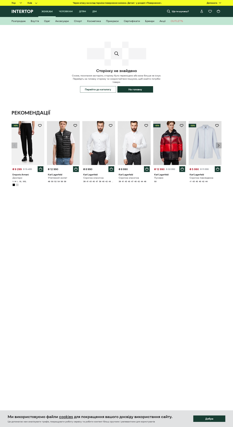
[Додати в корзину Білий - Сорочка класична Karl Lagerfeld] (111, 169)
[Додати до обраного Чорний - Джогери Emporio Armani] (40, 125)
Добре (209, 418)
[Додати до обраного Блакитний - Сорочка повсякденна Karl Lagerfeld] (217, 125)
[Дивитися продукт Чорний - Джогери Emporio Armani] (28, 143)
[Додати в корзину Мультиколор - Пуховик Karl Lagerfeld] (182, 169)
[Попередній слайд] (14, 145)
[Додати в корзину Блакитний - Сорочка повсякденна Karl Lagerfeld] (218, 169)
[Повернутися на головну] (22, 11)
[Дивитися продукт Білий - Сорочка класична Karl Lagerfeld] (98, 143)
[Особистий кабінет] (202, 11)
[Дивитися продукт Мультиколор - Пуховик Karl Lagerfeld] (169, 143)
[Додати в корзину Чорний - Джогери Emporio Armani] (40, 169)
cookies (66, 417)
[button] (14, 145)
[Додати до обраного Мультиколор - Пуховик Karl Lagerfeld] (181, 125)
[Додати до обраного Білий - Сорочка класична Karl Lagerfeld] (110, 125)
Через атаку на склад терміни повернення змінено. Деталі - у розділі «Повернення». (117, 3)
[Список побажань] (210, 11)
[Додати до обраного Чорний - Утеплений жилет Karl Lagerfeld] (75, 125)
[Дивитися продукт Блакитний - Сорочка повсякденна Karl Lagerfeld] (205, 143)
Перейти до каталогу (98, 89)
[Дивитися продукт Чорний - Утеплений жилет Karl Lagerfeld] (63, 143)
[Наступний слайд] (219, 145)
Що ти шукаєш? (180, 11)
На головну (135, 89)
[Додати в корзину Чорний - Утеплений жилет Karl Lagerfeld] (76, 169)
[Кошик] (218, 11)
